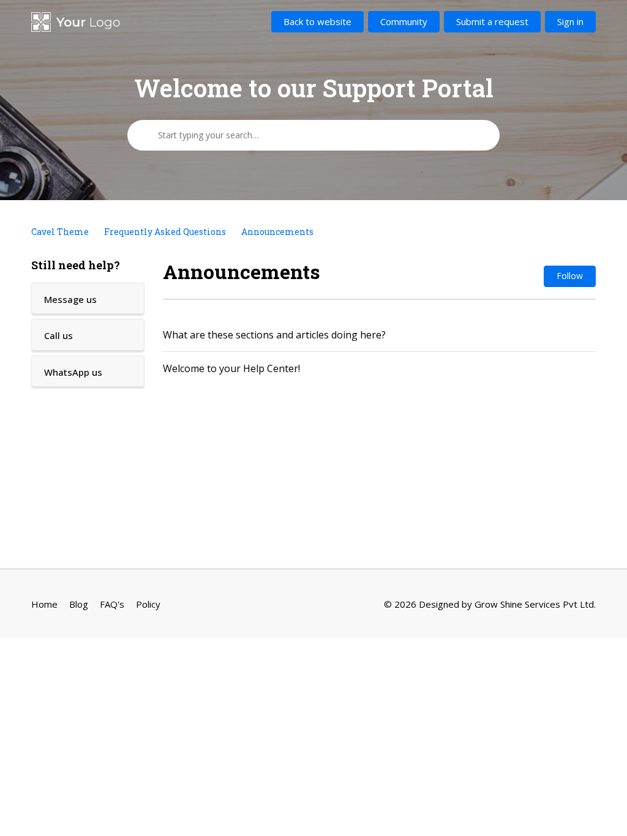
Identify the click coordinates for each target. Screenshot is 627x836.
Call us (58, 335)
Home (44, 604)
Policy (148, 604)
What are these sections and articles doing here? (274, 334)
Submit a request (492, 21)
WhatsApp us (73, 372)
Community (403, 21)
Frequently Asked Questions (165, 231)
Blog (78, 604)
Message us (70, 299)
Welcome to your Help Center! (231, 368)
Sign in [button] (570, 21)
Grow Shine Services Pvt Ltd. (535, 604)
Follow (570, 276)
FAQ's (112, 604)
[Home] (76, 22)
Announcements (277, 231)
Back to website (317, 21)
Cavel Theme (60, 231)
